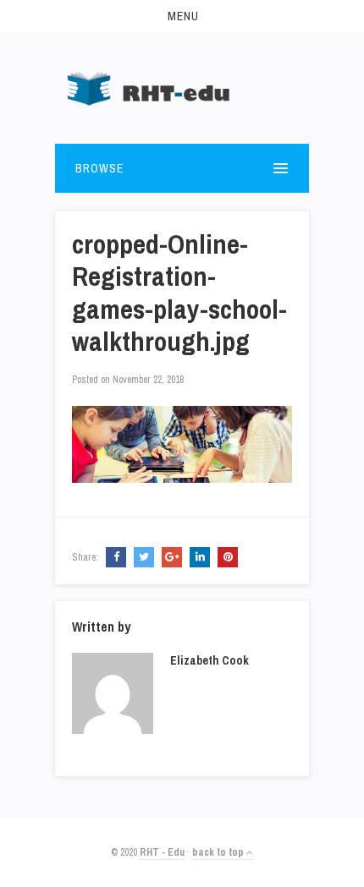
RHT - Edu (162, 852)
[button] (182, 16)
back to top (219, 852)
